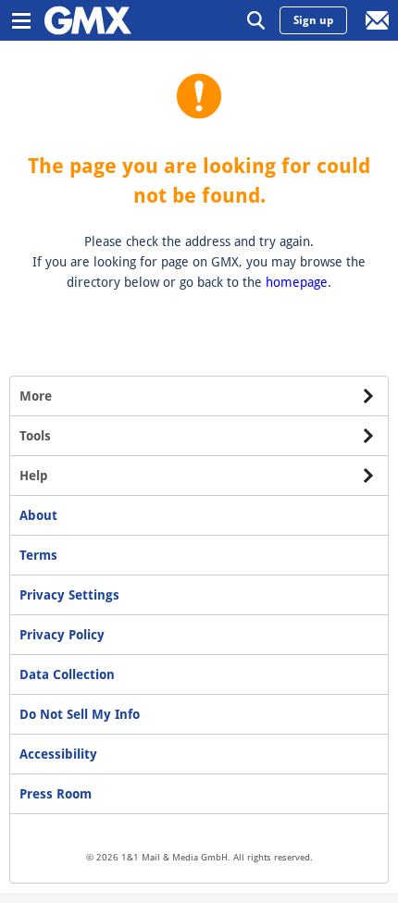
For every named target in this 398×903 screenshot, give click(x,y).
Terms (38, 555)
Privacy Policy (62, 634)
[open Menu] (20, 20)
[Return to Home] (87, 20)
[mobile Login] (377, 20)
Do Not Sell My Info (79, 714)
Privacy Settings (69, 595)
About (38, 515)
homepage (297, 282)
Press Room (55, 793)
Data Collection (67, 674)
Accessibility (58, 754)
